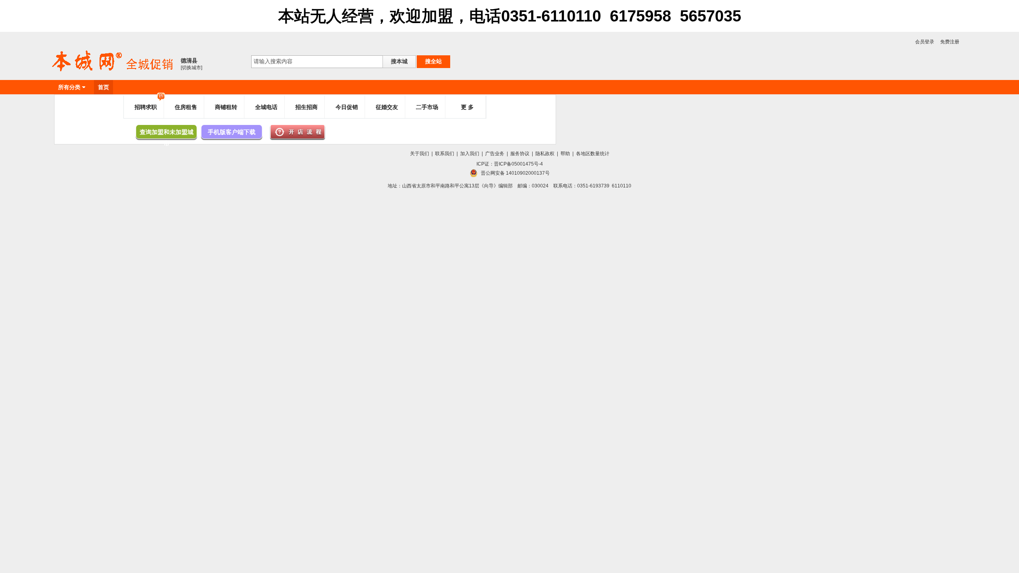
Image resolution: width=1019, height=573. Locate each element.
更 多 (467, 107)
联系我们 (444, 153)
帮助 (565, 153)
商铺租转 (226, 107)
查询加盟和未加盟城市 (166, 134)
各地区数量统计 (592, 153)
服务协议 (519, 153)
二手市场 (427, 107)
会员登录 (924, 42)
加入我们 (469, 153)
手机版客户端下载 (232, 132)
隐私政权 (544, 153)
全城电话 (266, 107)
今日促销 (347, 107)
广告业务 (494, 153)
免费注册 (949, 42)
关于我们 (419, 153)
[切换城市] (191, 67)
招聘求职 (146, 107)
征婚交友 (387, 107)
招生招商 (306, 107)
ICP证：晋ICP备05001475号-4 (509, 164)
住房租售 (186, 107)
